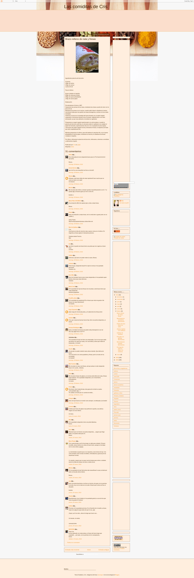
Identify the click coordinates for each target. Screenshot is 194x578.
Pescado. (116, 412)
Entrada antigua (104, 550)
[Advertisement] (77, 20)
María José (72, 286)
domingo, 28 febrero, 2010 (76, 164)
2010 (117, 295)
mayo (118, 304)
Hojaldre (116, 398)
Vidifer (70, 255)
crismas (71, 263)
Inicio (89, 550)
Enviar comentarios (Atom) (91, 554)
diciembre (120, 297)
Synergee (100, 574)
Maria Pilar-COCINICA (75, 200)
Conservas (117, 379)
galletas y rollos (118, 393)
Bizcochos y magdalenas (120, 368)
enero (118, 354)
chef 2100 (116, 376)
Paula (70, 212)
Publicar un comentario (73, 542)
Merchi (71, 187)
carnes (115, 374)
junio (118, 301)
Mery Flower (72, 441)
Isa (69, 244)
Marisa (71, 176)
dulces (115, 382)
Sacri (70, 429)
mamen (71, 317)
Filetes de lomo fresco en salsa (121, 325)
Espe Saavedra (73, 309)
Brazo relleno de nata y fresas (120, 315)
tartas (72, 146)
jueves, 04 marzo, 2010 (75, 492)
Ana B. (71, 349)
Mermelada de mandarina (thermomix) (121, 320)
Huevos (116, 401)
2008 (117, 360)
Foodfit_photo (73, 298)
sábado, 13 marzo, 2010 (75, 539)
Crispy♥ (71, 398)
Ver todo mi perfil (124, 203)
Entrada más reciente (72, 550)
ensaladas (116, 387)
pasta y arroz (117, 409)
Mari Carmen (72, 364)
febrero (119, 311)
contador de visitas (119, 238)
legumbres (117, 404)
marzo (119, 308)
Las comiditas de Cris (85, 6)
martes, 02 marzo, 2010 (75, 437)
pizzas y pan (117, 415)
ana (70, 481)
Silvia (70, 154)
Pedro (70, 387)
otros (115, 406)
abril (118, 306)
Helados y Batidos (119, 396)
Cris (122, 200)
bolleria (116, 371)
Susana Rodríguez (74, 327)
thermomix (116, 423)
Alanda (71, 496)
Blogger (117, 574)
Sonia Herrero (73, 168)
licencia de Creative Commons (119, 549)
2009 (117, 357)
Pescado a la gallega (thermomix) (120, 338)
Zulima (71, 506)
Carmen (71, 406)
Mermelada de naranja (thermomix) (121, 343)
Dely (70, 373)
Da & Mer (71, 275)
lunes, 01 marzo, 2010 (75, 416)
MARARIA (71, 529)
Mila (70, 419)
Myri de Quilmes (73, 227)
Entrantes (116, 390)
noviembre (120, 299)
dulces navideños (118, 385)
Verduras (116, 426)
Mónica (71, 468)
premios (116, 417)
